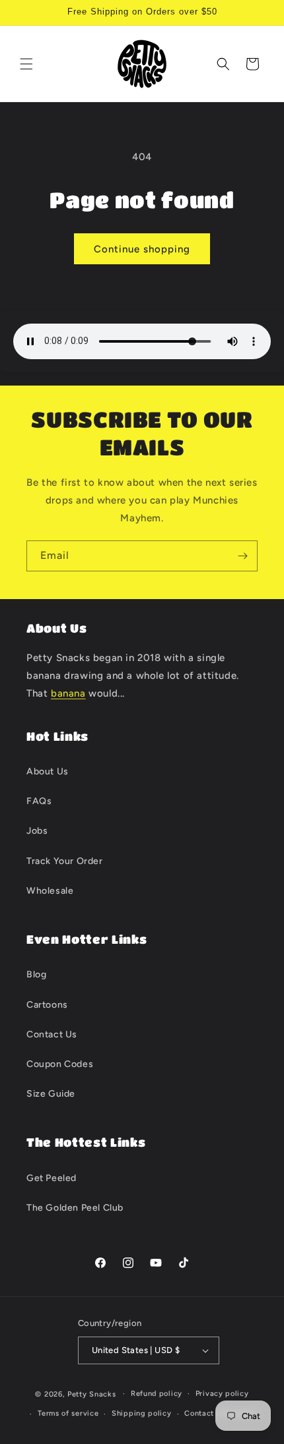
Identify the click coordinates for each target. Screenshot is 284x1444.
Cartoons (47, 1004)
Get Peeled (51, 1178)
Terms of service (68, 1413)
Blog (36, 974)
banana (68, 693)
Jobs (37, 830)
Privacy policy (222, 1393)
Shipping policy (142, 1413)
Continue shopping (142, 249)
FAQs (39, 801)
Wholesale (49, 890)
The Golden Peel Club (75, 1207)
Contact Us (51, 1034)
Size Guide (50, 1093)
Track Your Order (64, 861)
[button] (26, 63)
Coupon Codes (59, 1064)
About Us (47, 771)
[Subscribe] (242, 555)
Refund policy (156, 1393)
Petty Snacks (91, 1393)
